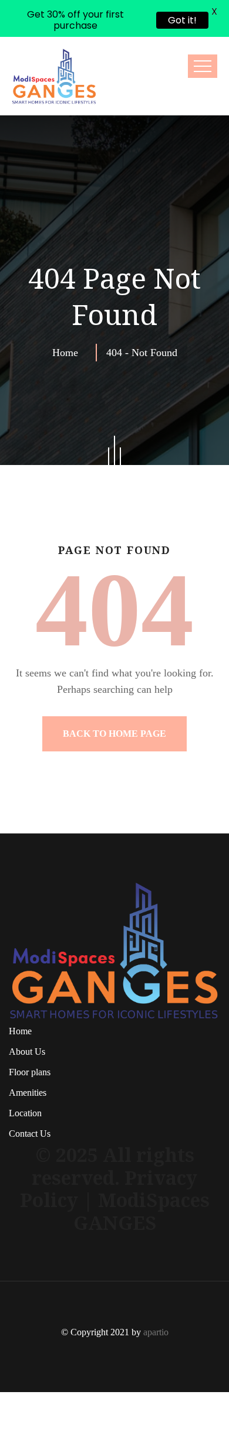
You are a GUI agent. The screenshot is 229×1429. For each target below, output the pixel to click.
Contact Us (29, 1097)
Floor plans (29, 1035)
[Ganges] (54, 39)
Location (25, 1076)
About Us (27, 1015)
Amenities (27, 1056)
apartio (156, 1295)
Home (68, 315)
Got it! (182, 20)
